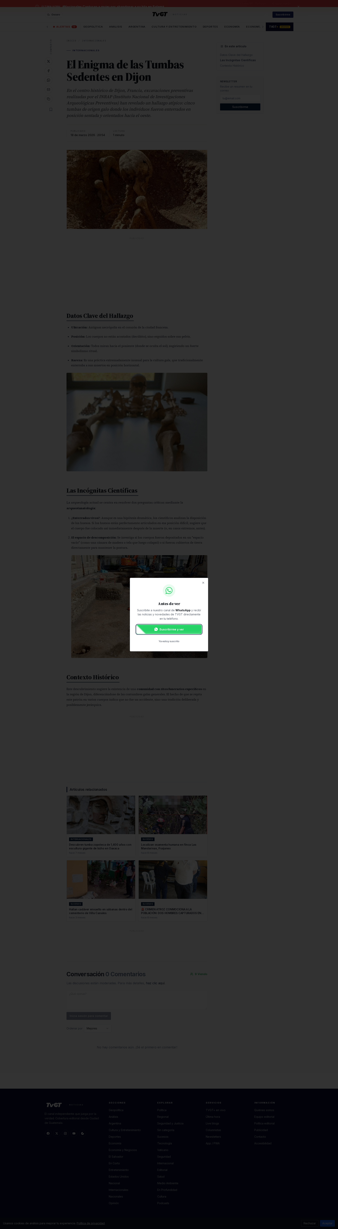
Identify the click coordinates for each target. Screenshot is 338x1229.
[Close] (203, 582)
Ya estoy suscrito (169, 641)
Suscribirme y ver (171, 629)
